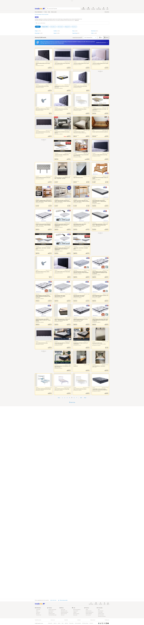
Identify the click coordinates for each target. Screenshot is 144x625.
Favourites (100, 604)
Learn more (54, 600)
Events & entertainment (89, 612)
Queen (56, 33)
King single (38, 33)
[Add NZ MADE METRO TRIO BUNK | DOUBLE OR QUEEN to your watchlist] (107, 163)
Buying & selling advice (64, 612)
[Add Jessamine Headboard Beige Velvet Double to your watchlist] (107, 49)
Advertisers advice (76, 613)
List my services (88, 614)
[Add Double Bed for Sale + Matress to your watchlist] (88, 118)
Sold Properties (51, 610)
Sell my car (62, 614)
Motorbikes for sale (64, 610)
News (62, 623)
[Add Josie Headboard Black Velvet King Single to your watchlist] (69, 257)
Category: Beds (45, 26)
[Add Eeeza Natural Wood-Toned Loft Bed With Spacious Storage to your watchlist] (88, 140)
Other (94, 33)
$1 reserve (38, 613)
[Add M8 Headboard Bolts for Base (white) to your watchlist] (50, 95)
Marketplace (38, 607)
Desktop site (50, 623)
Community (100, 607)
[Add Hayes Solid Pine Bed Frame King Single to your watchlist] (69, 375)
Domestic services (88, 610)
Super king (75, 33)
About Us (55, 623)
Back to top (72, 402)
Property (50, 607)
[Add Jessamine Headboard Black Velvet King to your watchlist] (107, 140)
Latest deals (38, 609)
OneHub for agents (52, 613)
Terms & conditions (78, 623)
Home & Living (38, 614)
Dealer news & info (64, 613)
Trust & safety (100, 612)
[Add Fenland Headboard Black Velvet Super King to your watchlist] (50, 49)
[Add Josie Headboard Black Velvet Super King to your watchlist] (69, 49)
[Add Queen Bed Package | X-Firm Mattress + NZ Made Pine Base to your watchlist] (69, 352)
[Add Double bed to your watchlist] (88, 352)
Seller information (101, 614)
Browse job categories (76, 609)
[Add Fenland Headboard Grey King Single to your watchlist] (88, 72)
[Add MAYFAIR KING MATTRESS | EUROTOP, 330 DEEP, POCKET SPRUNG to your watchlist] (107, 281)
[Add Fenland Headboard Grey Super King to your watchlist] (69, 95)
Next (85, 397)
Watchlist (95, 604)
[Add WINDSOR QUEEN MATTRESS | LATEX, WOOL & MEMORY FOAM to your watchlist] (88, 305)
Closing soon (38, 612)
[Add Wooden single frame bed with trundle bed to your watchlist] (107, 118)
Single (38, 30)
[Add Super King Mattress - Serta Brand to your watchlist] (107, 352)
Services (87, 607)
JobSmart (74, 612)
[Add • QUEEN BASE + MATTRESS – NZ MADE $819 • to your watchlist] (50, 234)
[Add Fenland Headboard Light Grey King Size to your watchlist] (50, 163)
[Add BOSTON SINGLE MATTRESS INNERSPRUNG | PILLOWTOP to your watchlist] (69, 281)
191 (81, 397)
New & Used (60, 26)
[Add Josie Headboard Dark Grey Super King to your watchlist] (50, 118)
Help (99, 609)
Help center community (102, 616)
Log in (107, 9)
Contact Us (91, 623)
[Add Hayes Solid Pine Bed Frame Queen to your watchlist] (88, 95)
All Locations (52, 26)
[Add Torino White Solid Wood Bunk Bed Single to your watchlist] (50, 375)
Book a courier (53, 11)
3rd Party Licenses (101, 613)
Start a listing (91, 604)
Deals (49, 11)
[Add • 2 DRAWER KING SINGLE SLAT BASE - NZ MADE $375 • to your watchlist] (107, 95)
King (74, 30)
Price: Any (74, 26)
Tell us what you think (63, 600)
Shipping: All (67, 26)
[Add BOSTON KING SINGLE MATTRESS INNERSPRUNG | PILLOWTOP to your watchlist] (88, 210)
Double (57, 30)
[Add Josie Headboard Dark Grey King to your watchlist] (50, 329)
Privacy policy (71, 623)
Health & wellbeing (89, 613)
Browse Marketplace (39, 11)
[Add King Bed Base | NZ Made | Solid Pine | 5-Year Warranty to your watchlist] (88, 329)
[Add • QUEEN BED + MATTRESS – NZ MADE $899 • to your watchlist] (88, 234)
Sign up (103, 9)
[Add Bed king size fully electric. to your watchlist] (107, 329)
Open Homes (51, 612)
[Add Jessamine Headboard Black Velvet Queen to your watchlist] (88, 49)
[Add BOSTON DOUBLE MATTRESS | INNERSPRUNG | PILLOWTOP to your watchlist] (88, 281)
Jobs (74, 607)
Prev (59, 397)
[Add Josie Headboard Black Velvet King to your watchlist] (50, 72)
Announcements (100, 610)
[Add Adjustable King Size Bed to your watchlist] (88, 163)
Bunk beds (94, 30)
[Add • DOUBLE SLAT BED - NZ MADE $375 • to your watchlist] (69, 140)
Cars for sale (63, 609)
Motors (62, 607)
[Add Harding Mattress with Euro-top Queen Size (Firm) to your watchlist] (69, 72)
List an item (107, 11)
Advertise (66, 623)
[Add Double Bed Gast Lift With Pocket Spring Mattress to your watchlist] (69, 118)
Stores (45, 11)
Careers (59, 623)
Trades (87, 609)
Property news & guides (52, 609)
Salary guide (75, 614)
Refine (38, 26)
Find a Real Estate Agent (52, 614)
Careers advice (75, 610)
